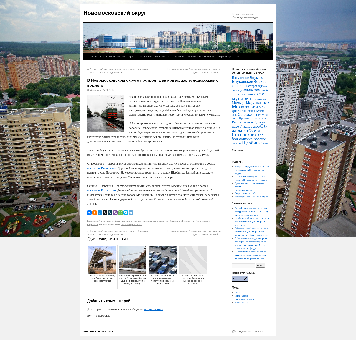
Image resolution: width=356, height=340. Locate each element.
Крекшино (259, 99)
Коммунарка (249, 96)
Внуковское (242, 81)
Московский (188, 220)
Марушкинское (257, 102)
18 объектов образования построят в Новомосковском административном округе (252, 221)
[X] (105, 212)
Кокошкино (175, 220)
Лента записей (241, 295)
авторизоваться (153, 309)
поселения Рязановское (101, 168)
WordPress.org (241, 302)
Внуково (256, 77)
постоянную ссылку (131, 224)
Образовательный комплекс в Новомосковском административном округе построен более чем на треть (251, 231)
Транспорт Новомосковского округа (139, 220)
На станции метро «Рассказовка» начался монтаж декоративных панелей (194, 70)
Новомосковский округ (114, 13)
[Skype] (125, 212)
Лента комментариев (244, 298)
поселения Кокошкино (101, 190)
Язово (265, 143)
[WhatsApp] (120, 212)
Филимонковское (253, 138)
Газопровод (253, 86)
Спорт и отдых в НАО (245, 193)
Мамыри (238, 102)
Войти (237, 292)
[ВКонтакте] (89, 212)
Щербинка (92, 224)
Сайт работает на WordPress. (250, 331)
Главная (92, 56)
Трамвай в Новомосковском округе (194, 56)
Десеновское (248, 89)
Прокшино (246, 118)
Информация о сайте (229, 56)
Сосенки (254, 130)
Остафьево (247, 114)
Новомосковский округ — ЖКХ (250, 176)
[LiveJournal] (110, 212)
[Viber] (115, 212)
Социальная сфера (243, 189)
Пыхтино (260, 118)
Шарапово (236, 143)
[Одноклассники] (94, 212)
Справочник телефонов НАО (155, 56)
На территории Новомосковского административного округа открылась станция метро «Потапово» (251, 255)
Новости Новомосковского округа (251, 179)
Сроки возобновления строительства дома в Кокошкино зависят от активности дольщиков (118, 70)
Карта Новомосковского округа (117, 56)
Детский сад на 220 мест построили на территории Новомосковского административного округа (251, 211)
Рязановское (202, 220)
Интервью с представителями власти (252, 166)
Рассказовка (242, 121)
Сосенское (243, 134)
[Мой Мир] (100, 212)
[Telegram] (131, 212)
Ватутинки (240, 77)
